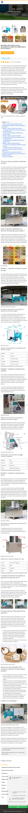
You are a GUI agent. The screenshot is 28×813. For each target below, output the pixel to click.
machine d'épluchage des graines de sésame (13, 190)
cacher (8, 122)
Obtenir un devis (8, 52)
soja (21, 455)
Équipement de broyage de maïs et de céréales (11, 767)
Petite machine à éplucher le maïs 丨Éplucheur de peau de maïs (13, 753)
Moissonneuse (4, 773)
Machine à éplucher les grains (7, 770)
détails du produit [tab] (6, 58)
